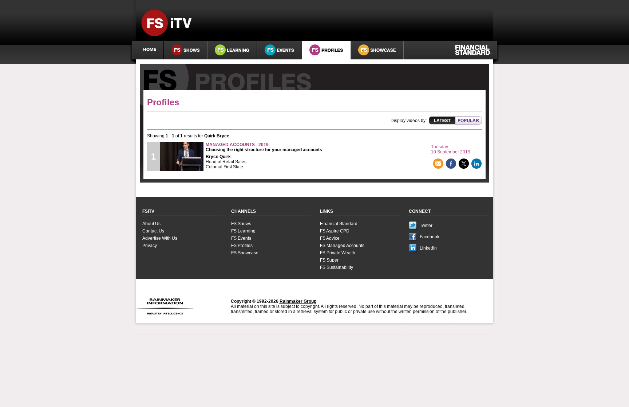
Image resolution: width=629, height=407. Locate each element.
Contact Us (153, 231)
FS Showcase (244, 252)
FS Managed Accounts (342, 245)
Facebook (429, 236)
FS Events (241, 238)
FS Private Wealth (337, 252)
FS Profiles (242, 245)
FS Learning (243, 231)
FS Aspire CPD (334, 231)
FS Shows (241, 223)
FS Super (329, 260)
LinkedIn (428, 248)
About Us (151, 223)
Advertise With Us (159, 238)
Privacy (149, 245)
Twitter (426, 225)
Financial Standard (338, 223)
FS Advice (330, 238)
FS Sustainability (336, 267)
